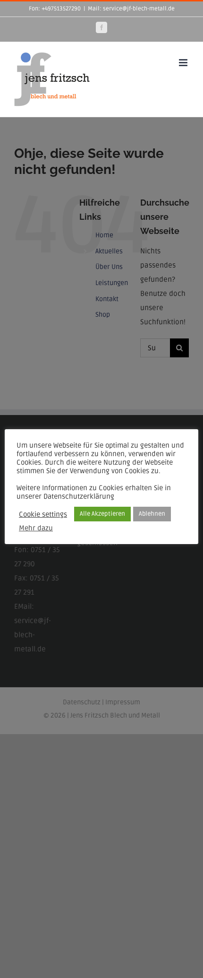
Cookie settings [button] (43, 514)
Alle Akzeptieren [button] (102, 514)
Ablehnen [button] (152, 514)
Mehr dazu (36, 528)
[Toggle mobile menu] (184, 63)
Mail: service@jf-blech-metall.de (131, 8)
